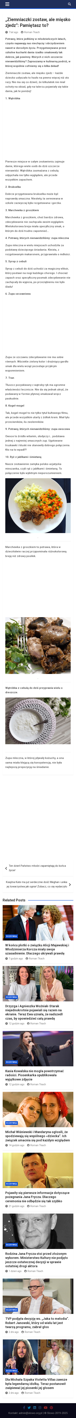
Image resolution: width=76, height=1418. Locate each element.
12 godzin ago (16, 1023)
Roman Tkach (32, 32)
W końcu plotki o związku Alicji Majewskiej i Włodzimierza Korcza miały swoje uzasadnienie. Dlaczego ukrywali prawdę (37, 949)
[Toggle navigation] (7, 4)
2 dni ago (14, 1332)
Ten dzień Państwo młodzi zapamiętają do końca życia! (37, 868)
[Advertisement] (38, 130)
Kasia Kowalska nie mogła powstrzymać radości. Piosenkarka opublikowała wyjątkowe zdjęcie (34, 1075)
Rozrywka (11, 936)
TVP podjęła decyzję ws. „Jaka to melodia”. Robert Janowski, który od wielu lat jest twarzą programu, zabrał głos (37, 1323)
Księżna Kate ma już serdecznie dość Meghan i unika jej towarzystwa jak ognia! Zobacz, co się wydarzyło (36, 884)
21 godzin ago (16, 1206)
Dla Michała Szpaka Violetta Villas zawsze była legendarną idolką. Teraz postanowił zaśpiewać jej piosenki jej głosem (36, 1384)
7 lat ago (13, 32)
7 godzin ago (16, 958)
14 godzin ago (16, 1145)
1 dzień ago (15, 1271)
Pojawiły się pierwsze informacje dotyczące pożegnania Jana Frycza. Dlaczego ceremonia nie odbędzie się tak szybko (37, 1197)
